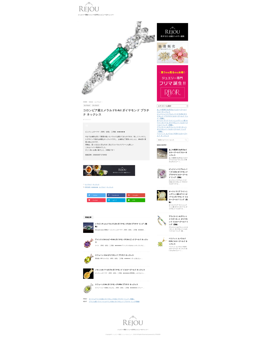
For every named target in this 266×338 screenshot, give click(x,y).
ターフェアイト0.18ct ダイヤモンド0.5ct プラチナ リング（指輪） (112, 299)
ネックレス (96, 184)
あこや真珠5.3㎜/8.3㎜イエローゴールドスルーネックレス (178, 152)
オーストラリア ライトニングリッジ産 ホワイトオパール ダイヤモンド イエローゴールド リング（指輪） (172, 123)
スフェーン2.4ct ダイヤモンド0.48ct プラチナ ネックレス (116, 284)
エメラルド (88, 184)
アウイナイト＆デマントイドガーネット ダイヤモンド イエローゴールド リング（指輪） (172, 129)
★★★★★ (94, 187)
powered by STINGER (154, 334)
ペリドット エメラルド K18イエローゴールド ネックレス (178, 241)
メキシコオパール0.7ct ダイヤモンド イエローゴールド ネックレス (120, 270)
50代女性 (88, 187)
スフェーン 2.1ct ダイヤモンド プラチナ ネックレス (114, 255)
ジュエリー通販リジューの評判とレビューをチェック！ (133, 329)
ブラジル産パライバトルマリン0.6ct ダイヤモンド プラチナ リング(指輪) (114, 301)
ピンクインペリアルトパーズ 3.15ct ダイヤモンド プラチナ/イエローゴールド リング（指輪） (172, 116)
